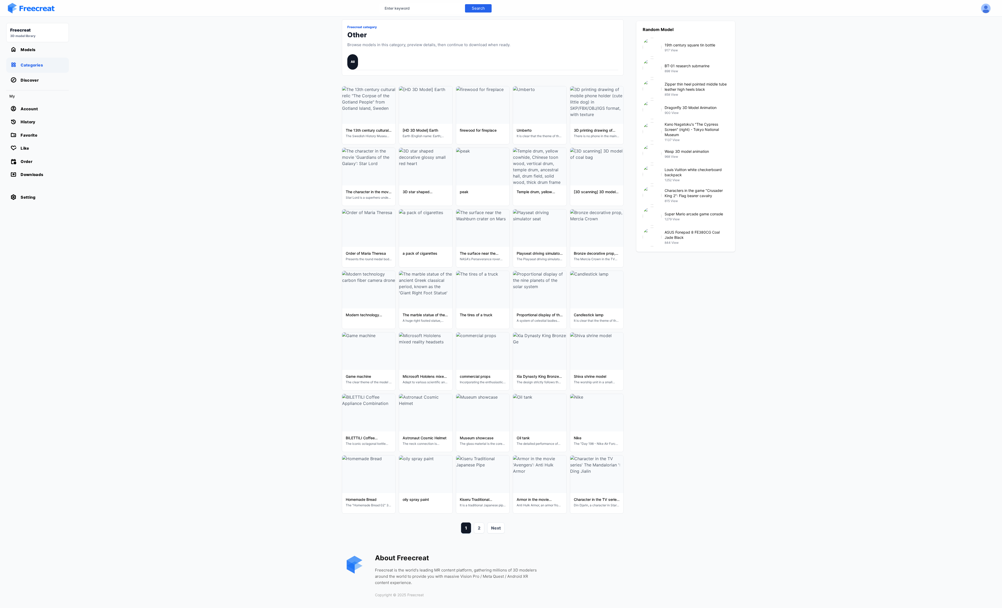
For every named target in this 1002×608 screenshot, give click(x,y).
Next (496, 528)
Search (478, 8)
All (353, 62)
